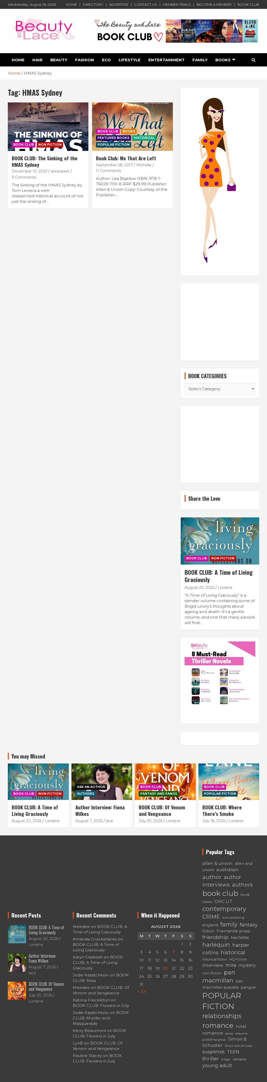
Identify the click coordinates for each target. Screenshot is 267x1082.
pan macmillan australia (222, 984)
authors (242, 884)
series (229, 1033)
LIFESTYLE (130, 59)
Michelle (143, 165)
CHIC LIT (223, 901)
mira (231, 965)
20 (165, 968)
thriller (210, 1058)
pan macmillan (218, 976)
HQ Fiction (238, 959)
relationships (221, 1016)
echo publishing (233, 917)
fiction (208, 931)
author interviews (221, 881)
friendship (215, 937)
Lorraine (225, 587)
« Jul (141, 991)
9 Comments (24, 177)
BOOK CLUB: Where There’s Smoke (222, 810)
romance (217, 1025)
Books (129, 131)
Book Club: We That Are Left (126, 158)
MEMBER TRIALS (177, 4)
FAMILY (200, 59)
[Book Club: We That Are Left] (132, 126)
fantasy (249, 924)
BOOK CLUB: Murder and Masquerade (101, 1018)
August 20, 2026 (199, 587)
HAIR (37, 59)
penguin (248, 987)
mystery (247, 965)
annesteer (60, 171)
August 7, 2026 (88, 820)
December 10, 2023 (29, 171)
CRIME (211, 917)
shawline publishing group (224, 1037)
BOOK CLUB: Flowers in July (101, 1005)
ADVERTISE (118, 4)
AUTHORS (85, 794)
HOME (71, 4)
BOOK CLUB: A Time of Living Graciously (219, 576)
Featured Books (113, 138)
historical (233, 952)
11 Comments (108, 170)
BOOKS (222, 59)
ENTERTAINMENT (166, 59)
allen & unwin (217, 863)
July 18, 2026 (213, 820)
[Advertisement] (220, 322)
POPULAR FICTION (114, 144)
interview (212, 965)
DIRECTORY (93, 4)
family (229, 924)
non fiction (212, 973)
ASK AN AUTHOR (91, 787)
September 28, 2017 (114, 165)
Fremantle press (233, 930)
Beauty (58, 59)
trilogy (225, 1059)
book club (220, 893)
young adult (217, 1065)
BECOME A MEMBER (214, 4)
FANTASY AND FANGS (158, 794)
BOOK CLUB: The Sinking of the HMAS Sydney (44, 161)
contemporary (224, 909)
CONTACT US (145, 4)
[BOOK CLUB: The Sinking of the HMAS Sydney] (48, 126)
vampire (240, 1059)
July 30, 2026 (150, 820)
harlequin (216, 944)
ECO (106, 59)
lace (109, 820)
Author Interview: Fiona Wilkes (100, 810)
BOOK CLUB (248, 4)
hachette (240, 937)
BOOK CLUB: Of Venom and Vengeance (162, 810)
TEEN (233, 1051)
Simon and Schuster (238, 1046)
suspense (213, 1052)
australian (227, 869)
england (210, 925)
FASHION (84, 59)
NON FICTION (50, 144)
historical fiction (214, 959)
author (212, 876)
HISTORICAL (144, 138)
